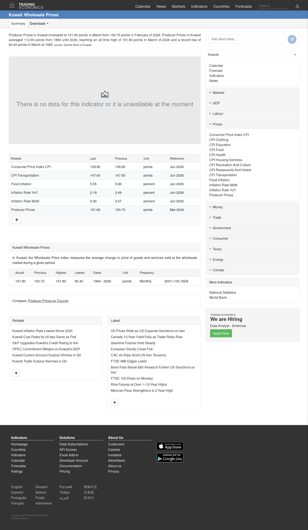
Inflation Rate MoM (25, 201)
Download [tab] (38, 23)
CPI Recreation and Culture (230, 164)
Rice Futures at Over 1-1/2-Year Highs (139, 384)
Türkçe (65, 492)
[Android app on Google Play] (170, 457)
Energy (217, 259)
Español (17, 492)
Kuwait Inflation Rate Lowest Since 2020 (42, 330)
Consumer (219, 238)
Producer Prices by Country (48, 300)
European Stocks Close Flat (132, 348)
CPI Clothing (218, 139)
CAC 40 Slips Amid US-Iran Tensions (138, 355)
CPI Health (217, 154)
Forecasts (18, 465)
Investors (115, 454)
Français (17, 503)
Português (18, 497)
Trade (216, 217)
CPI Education (220, 144)
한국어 (89, 497)
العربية (64, 497)
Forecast (215, 70)
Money (217, 206)
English (16, 486)
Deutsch (41, 486)
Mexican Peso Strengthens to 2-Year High (142, 390)
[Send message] (292, 39)
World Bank (218, 297)
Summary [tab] (18, 23)
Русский (66, 486)
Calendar (216, 65)
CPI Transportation (25, 175)
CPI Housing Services (225, 159)
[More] (16, 219)
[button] (297, 6)
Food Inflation (21, 183)
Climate (217, 270)
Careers (114, 449)
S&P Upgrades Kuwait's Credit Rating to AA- (45, 342)
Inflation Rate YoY (24, 192)
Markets (217, 92)
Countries (18, 449)
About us (114, 465)
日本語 (89, 492)
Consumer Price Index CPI (31, 166)
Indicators (216, 75)
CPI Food (216, 149)
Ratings (17, 471)
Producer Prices (23, 209)
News (213, 80)
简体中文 (90, 486)
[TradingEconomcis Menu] (13, 6)
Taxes (216, 249)
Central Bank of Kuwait (77, 45)
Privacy (113, 471)
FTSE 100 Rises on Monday (132, 378)
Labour (217, 113)
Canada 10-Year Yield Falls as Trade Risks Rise (146, 336)
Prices (216, 124)
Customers (116, 444)
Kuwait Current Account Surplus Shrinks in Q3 (46, 355)
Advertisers (116, 460)
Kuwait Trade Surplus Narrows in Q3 (39, 361)
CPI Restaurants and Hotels (230, 169)
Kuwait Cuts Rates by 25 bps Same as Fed (44, 336)
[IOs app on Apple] (170, 446)
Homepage (19, 444)
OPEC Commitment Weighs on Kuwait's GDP (46, 348)
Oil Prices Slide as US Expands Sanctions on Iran (148, 330)
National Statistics (222, 292)
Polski (40, 497)
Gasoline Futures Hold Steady (133, 342)
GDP (215, 103)
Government (221, 227)
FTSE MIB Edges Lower (129, 361)
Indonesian (43, 503)
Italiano (40, 492)
